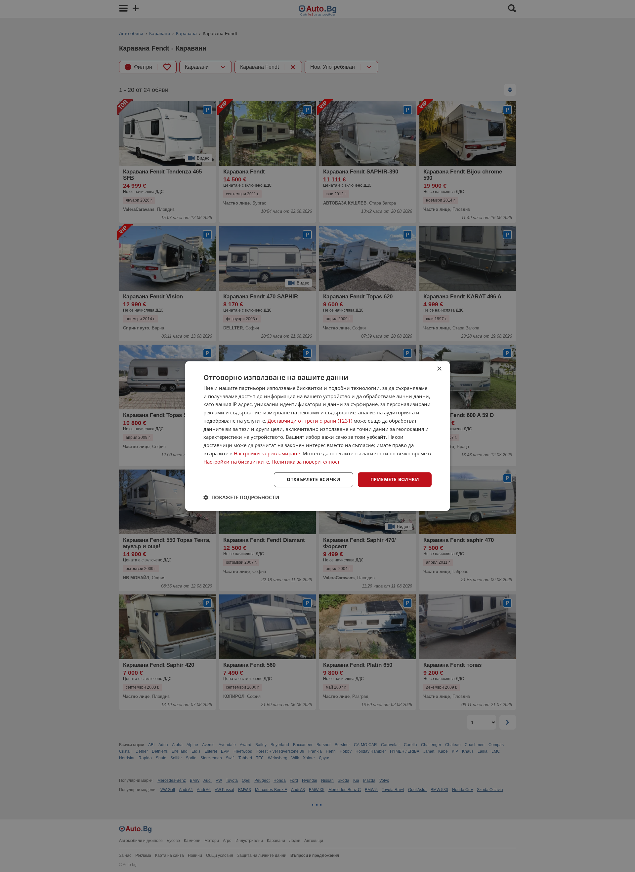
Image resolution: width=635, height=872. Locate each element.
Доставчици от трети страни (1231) (310, 420)
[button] (241, 497)
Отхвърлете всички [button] (313, 479)
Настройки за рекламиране (267, 453)
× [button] (439, 368)
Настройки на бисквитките (236, 461)
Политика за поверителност (306, 461)
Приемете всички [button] (394, 479)
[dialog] (317, 436)
